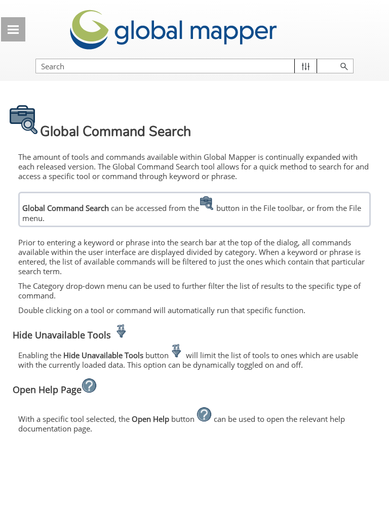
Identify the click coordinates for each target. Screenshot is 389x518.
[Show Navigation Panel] (13, 29)
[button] (305, 66)
